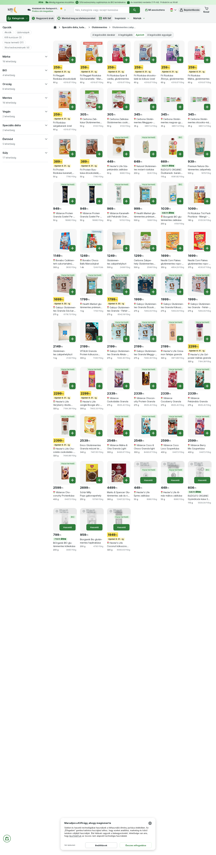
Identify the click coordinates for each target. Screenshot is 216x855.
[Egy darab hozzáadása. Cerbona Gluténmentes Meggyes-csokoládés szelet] (153, 107)
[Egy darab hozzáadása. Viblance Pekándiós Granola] (207, 386)
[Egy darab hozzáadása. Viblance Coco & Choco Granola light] (153, 433)
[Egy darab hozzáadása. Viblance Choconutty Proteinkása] (72, 480)
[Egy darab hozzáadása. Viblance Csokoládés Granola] (126, 386)
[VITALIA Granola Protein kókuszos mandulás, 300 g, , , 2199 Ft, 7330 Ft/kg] (92, 331)
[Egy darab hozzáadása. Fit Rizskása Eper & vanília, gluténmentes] (126, 60)
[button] (189, 9)
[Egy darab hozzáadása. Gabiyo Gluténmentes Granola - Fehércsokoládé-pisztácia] (126, 292)
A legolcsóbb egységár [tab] (159, 34)
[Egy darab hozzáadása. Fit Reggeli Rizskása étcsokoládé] (72, 60)
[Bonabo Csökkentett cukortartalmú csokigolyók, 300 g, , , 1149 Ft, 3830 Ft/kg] (65, 241)
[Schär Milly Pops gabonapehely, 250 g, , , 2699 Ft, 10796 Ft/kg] (92, 473)
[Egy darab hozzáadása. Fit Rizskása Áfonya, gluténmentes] (180, 60)
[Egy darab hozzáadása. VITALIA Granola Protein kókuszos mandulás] (99, 339)
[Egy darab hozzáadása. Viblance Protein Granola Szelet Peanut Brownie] (72, 201)
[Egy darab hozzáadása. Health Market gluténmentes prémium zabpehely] (153, 201)
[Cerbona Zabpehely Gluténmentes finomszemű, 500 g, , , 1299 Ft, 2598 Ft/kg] (146, 241)
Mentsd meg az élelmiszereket (78, 18)
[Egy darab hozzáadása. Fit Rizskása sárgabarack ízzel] (72, 107)
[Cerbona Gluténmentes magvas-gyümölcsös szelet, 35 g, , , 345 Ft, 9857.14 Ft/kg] (173, 99)
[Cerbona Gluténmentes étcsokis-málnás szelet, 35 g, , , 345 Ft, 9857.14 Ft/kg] (200, 99)
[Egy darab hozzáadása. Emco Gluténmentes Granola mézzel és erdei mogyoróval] (99, 433)
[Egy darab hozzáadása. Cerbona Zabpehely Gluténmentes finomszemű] (153, 248)
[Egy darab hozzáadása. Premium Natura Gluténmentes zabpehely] (207, 154)
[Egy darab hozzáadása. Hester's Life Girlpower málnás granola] (207, 339)
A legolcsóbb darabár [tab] (104, 34)
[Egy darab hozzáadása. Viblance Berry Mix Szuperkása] (207, 433)
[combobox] (101, 10)
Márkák (137, 18)
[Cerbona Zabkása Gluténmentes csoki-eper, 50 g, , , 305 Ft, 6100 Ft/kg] (119, 99)
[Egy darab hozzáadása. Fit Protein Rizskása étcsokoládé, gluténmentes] (99, 154)
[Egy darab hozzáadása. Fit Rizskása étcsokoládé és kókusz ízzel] (153, 60)
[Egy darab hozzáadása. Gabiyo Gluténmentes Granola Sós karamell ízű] (72, 292)
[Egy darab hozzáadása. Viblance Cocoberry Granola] (180, 386)
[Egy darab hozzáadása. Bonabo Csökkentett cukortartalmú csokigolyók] (72, 248)
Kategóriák (18, 18)
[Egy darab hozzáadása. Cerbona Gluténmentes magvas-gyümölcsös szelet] (180, 107)
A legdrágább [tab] (125, 34)
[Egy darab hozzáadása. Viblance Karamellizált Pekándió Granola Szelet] (126, 201)
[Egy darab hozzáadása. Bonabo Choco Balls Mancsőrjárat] (99, 248)
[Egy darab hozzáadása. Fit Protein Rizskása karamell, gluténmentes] (72, 154)
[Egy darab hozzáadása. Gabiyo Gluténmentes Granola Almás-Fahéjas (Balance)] (126, 339)
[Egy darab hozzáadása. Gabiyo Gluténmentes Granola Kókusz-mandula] (180, 292)
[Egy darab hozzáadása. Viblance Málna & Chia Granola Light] (126, 433)
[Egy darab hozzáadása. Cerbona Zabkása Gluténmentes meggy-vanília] (99, 107)
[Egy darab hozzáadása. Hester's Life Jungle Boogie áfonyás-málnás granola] (99, 386)
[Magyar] (173, 10)
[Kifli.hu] (55, 27)
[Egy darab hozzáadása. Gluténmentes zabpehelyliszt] (126, 248)
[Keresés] (134, 10)
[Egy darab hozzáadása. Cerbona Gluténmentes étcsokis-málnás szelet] (207, 107)
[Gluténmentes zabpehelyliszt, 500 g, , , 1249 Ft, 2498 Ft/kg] (119, 241)
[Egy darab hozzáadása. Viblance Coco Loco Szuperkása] (180, 433)
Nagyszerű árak (45, 18)
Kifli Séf (107, 18)
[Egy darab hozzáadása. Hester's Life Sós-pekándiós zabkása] (126, 154)
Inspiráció (120, 18)
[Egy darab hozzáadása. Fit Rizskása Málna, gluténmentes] (207, 60)
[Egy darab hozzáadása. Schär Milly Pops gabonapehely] (99, 480)
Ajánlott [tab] (140, 34)
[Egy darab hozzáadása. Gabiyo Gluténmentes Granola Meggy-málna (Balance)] (153, 339)
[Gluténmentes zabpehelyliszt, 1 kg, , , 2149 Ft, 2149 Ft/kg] (65, 331)
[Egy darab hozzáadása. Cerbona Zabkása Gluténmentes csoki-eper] (126, 107)
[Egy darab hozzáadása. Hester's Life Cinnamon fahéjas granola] (180, 339)
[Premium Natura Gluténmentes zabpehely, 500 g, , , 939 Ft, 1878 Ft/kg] (200, 146)
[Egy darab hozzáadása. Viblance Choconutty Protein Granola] (153, 386)
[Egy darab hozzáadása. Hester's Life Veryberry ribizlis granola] (72, 386)
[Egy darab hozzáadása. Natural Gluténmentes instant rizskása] (153, 154)
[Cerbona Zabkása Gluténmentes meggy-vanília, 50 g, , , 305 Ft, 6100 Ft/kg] (92, 99)
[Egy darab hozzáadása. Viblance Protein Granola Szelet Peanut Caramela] (99, 201)
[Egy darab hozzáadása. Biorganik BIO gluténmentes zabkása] (180, 201)
